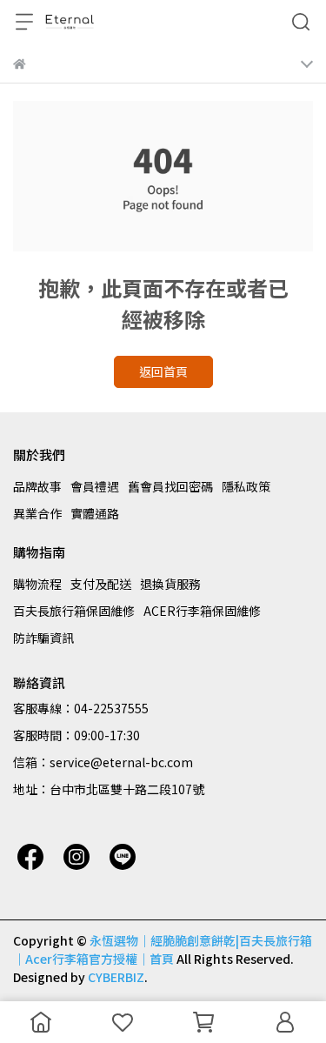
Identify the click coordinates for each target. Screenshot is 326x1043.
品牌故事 (37, 486)
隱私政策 (246, 486)
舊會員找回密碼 (170, 486)
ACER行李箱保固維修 (202, 610)
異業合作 (37, 513)
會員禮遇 (94, 486)
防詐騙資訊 (43, 637)
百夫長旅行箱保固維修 (74, 610)
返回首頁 (163, 371)
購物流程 (37, 583)
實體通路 (94, 513)
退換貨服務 (170, 583)
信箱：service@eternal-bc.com (103, 762)
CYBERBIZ (116, 977)
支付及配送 (100, 583)
